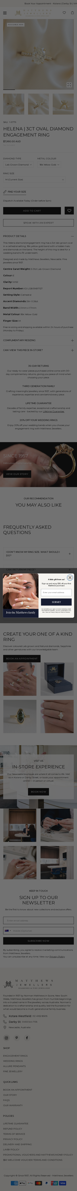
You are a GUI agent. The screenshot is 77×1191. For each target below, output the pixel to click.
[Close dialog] (70, 577)
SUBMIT (56, 601)
